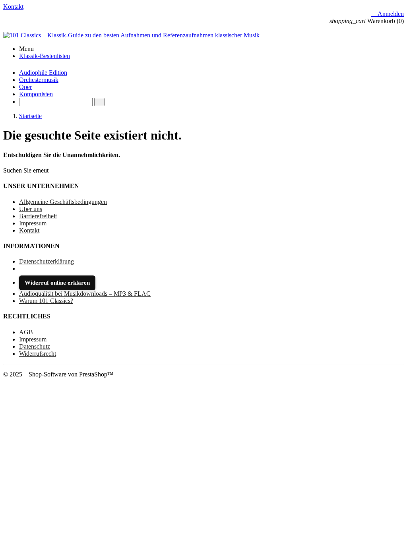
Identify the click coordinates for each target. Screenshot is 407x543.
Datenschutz (34, 346)
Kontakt (13, 6)
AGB (26, 332)
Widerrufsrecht (37, 353)
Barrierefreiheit (38, 216)
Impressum (33, 223)
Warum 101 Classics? (46, 300)
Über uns (30, 209)
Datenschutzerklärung (46, 261)
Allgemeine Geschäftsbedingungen (63, 201)
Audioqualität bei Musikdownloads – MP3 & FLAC (85, 293)
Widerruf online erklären (57, 282)
